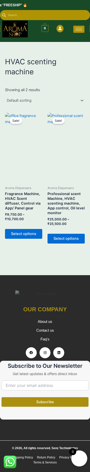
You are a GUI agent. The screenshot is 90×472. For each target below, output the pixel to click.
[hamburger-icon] (78, 29)
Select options (23, 233)
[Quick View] (14, 226)
